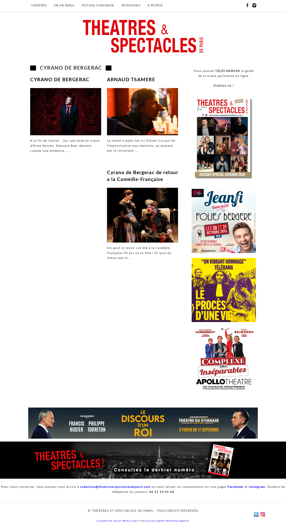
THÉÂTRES (39, 5)
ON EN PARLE (64, 5)
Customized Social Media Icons (118, 521)
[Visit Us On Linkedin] (256, 517)
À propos (155, 5)
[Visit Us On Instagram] (262, 517)
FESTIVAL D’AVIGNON (98, 5)
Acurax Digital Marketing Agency (167, 521)
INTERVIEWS (130, 5)
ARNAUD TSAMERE (131, 79)
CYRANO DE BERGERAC (59, 79)
